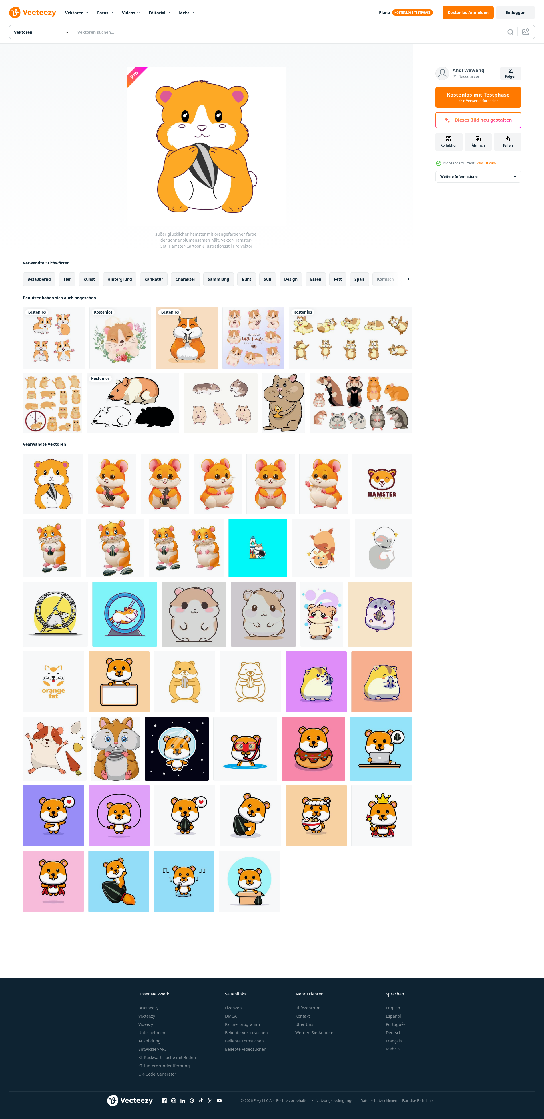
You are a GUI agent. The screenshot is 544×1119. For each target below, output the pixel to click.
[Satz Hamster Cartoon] (133, 403)
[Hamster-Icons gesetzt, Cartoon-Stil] (52, 403)
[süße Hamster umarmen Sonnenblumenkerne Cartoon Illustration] (250, 815)
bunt (246, 279)
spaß (359, 279)
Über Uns (304, 1024)
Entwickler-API (152, 1049)
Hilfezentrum (307, 1007)
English (393, 1007)
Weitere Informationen (460, 176)
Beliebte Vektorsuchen (246, 1032)
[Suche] (510, 32)
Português (396, 1024)
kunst (89, 279)
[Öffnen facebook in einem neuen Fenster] (164, 1100)
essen (315, 279)
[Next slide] (403, 279)
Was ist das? (486, 163)
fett (338, 279)
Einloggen (515, 12)
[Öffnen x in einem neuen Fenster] (210, 1100)
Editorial (157, 12)
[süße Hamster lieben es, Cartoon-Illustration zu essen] (184, 815)
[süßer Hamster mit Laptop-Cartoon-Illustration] (381, 749)
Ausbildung (149, 1041)
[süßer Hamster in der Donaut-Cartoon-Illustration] (313, 749)
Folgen (511, 76)
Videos (128, 12)
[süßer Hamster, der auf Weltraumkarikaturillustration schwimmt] (177, 749)
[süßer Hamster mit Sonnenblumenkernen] (52, 548)
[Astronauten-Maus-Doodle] (383, 548)
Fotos (102, 12)
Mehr (184, 12)
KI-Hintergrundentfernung (164, 1065)
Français (394, 1041)
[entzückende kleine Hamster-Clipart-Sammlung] (253, 338)
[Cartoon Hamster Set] (350, 338)
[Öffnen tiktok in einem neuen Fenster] (201, 1100)
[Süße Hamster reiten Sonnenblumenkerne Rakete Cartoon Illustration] (118, 881)
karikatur (153, 279)
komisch (385, 279)
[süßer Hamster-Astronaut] (257, 548)
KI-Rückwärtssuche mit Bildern (168, 1057)
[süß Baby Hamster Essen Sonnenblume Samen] (115, 749)
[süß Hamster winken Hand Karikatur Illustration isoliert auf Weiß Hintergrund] (323, 484)
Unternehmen (151, 1032)
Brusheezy (148, 1007)
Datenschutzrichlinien (378, 1100)
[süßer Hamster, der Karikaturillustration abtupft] (53, 815)
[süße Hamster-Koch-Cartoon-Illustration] (316, 815)
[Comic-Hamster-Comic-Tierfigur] (283, 403)
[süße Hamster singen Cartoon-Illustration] (184, 881)
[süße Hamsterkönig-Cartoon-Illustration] (381, 815)
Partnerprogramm (242, 1024)
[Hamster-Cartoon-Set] (361, 403)
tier (67, 279)
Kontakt (302, 1016)
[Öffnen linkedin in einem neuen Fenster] (182, 1100)
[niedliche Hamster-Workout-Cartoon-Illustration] (119, 815)
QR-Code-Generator (157, 1074)
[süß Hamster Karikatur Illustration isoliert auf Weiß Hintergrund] (218, 484)
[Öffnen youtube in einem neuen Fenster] (219, 1100)
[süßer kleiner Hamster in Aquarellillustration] (120, 338)
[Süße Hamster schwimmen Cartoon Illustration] (245, 749)
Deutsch (394, 1032)
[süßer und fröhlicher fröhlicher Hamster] (321, 614)
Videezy (145, 1024)
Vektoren (74, 12)
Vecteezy (146, 1016)
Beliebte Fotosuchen (244, 1041)
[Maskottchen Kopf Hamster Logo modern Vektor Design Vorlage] (382, 484)
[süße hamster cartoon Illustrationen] (187, 338)
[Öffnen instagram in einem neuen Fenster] (173, 1100)
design (291, 279)
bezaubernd (39, 279)
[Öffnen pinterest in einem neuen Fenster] (192, 1100)
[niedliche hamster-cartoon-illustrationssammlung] (186, 548)
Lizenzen (233, 1007)
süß (268, 279)
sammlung (218, 279)
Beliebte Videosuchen (245, 1049)
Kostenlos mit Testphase (478, 97)
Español (393, 1016)
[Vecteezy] (32, 12)
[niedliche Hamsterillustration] (221, 403)
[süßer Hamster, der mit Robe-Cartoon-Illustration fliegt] (53, 881)
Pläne (384, 12)
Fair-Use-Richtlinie (417, 1100)
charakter (185, 279)
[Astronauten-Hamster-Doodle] (321, 548)
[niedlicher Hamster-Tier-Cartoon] (54, 338)
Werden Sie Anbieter (315, 1032)
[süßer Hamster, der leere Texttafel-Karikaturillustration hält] (119, 681)
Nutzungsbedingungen (336, 1100)
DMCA (231, 1016)
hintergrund (119, 279)
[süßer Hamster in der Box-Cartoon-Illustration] (249, 881)
